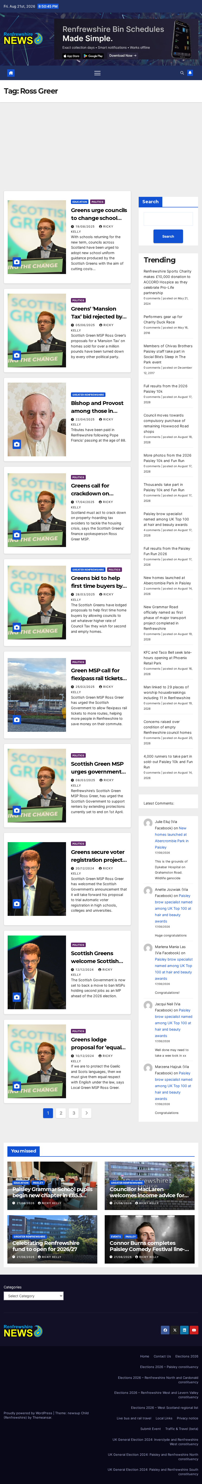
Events (116, 1236)
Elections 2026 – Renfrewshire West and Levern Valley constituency (156, 1395)
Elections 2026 (186, 1356)
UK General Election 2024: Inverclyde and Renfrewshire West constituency (155, 1442)
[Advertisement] (101, 139)
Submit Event (150, 1429)
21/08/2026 (26, 1203)
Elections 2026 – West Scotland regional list (164, 1408)
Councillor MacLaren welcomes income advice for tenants (147, 1195)
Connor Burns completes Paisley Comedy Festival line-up (147, 1249)
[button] (182, 73)
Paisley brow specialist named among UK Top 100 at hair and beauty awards (166, 519)
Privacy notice (187, 1418)
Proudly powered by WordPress (28, 1413)
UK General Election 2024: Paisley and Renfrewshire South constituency (153, 1472)
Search (150, 201)
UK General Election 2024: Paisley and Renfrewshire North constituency (153, 1457)
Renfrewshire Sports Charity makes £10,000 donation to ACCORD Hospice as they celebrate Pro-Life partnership (167, 282)
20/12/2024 (85, 868)
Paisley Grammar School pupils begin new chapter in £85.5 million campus (52, 1195)
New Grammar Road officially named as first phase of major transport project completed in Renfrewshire (165, 618)
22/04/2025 (86, 419)
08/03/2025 (86, 780)
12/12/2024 (85, 969)
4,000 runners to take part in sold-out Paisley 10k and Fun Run (168, 761)
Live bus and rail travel (134, 1418)
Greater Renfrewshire (88, 394)
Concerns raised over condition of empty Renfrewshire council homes (168, 727)
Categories (13, 1287)
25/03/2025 (86, 687)
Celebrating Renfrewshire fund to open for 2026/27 (45, 1246)
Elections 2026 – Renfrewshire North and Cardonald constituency (158, 1380)
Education (79, 201)
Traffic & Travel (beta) (181, 1429)
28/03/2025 (86, 594)
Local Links (164, 1418)
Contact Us (162, 1356)
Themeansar (42, 1417)
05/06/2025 (86, 325)
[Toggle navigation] (97, 73)
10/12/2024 (85, 1056)
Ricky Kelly (52, 1203)
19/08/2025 (86, 226)
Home (144, 1356)
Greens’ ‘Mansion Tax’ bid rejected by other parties (96, 316)
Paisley (38, 1182)
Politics (97, 201)
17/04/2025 (85, 502)
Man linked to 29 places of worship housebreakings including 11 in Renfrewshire (167, 692)
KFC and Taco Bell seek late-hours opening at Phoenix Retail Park (168, 657)
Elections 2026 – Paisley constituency (169, 1367)
